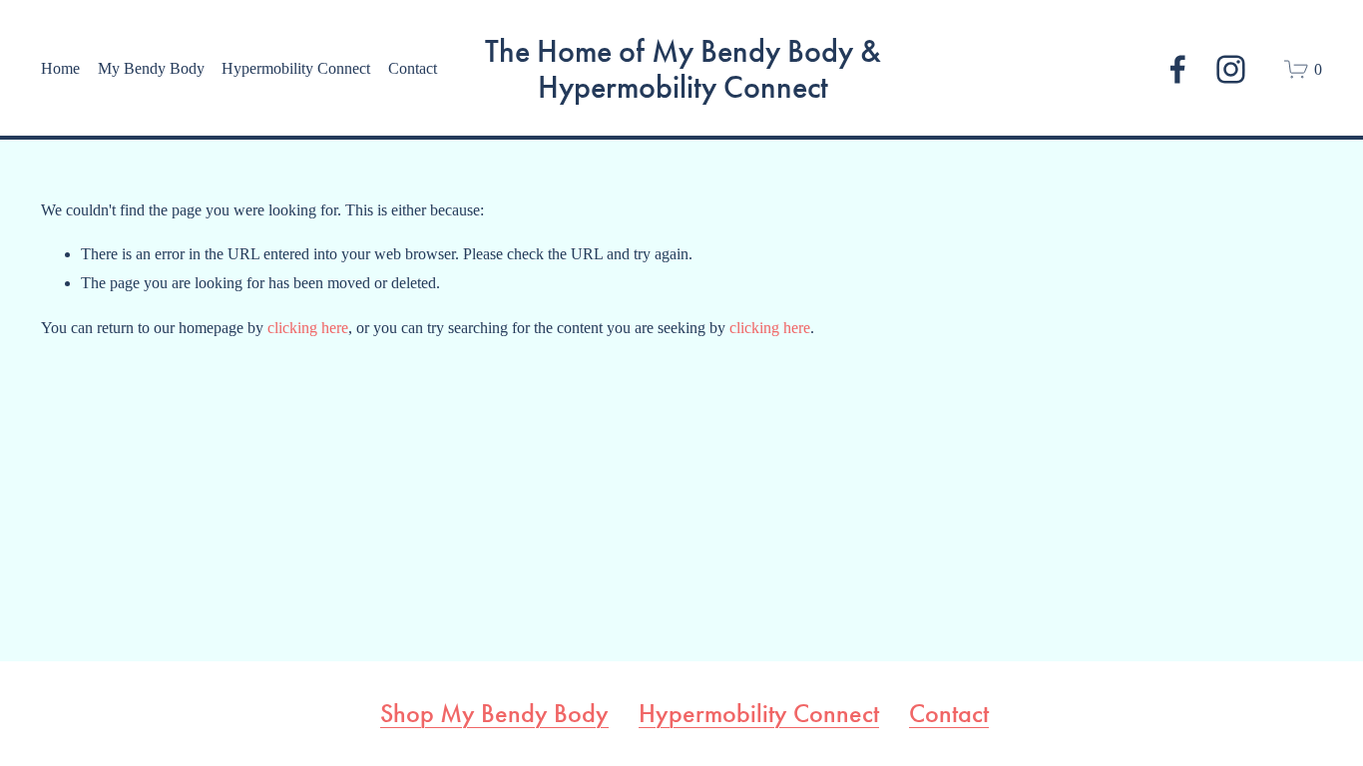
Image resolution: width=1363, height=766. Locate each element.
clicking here (307, 327)
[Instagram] (1230, 69)
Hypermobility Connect (759, 714)
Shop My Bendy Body (494, 714)
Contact (412, 68)
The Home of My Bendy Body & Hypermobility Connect (683, 69)
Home (60, 68)
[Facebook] (1177, 69)
